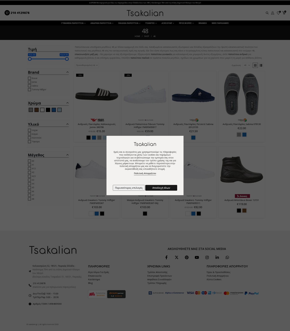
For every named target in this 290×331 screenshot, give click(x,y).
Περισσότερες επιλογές (129, 187)
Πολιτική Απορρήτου (145, 173)
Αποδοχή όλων (161, 187)
